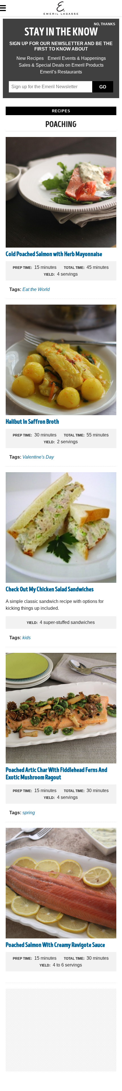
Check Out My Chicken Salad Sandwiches (50, 590)
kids (26, 637)
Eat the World (36, 289)
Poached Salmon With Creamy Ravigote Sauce (55, 945)
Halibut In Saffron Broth (32, 422)
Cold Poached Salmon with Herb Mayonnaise (54, 255)
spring (28, 812)
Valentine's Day (38, 457)
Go (102, 87)
